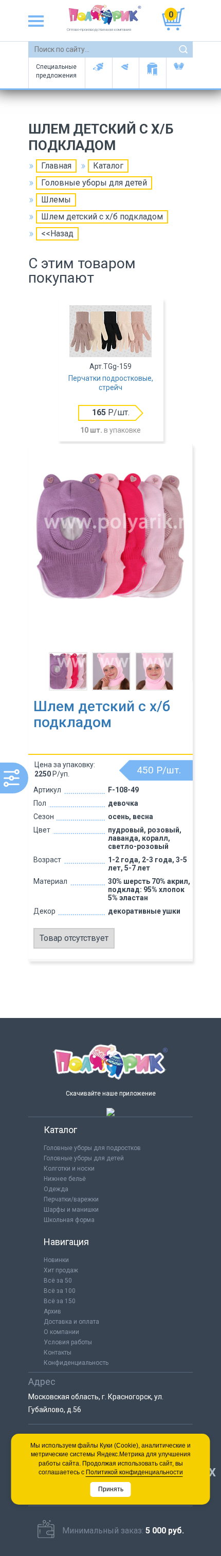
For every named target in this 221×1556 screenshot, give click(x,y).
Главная (56, 166)
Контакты (57, 1352)
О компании (61, 1332)
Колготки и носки (69, 1168)
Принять (110, 1489)
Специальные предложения (56, 71)
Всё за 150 (60, 1301)
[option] (110, 371)
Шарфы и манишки (152, 73)
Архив (52, 1311)
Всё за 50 (58, 1280)
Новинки (56, 1260)
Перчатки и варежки (179, 73)
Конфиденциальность (76, 1362)
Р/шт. (111, 412)
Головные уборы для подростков (125, 73)
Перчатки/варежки (71, 1199)
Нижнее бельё (65, 1178)
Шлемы (56, 200)
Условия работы (68, 1342)
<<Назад (57, 233)
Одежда (56, 1189)
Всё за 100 (60, 1290)
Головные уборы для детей (98, 73)
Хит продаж (61, 1270)
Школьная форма (69, 1220)
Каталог (108, 166)
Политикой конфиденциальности (134, 1472)
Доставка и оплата (71, 1321)
